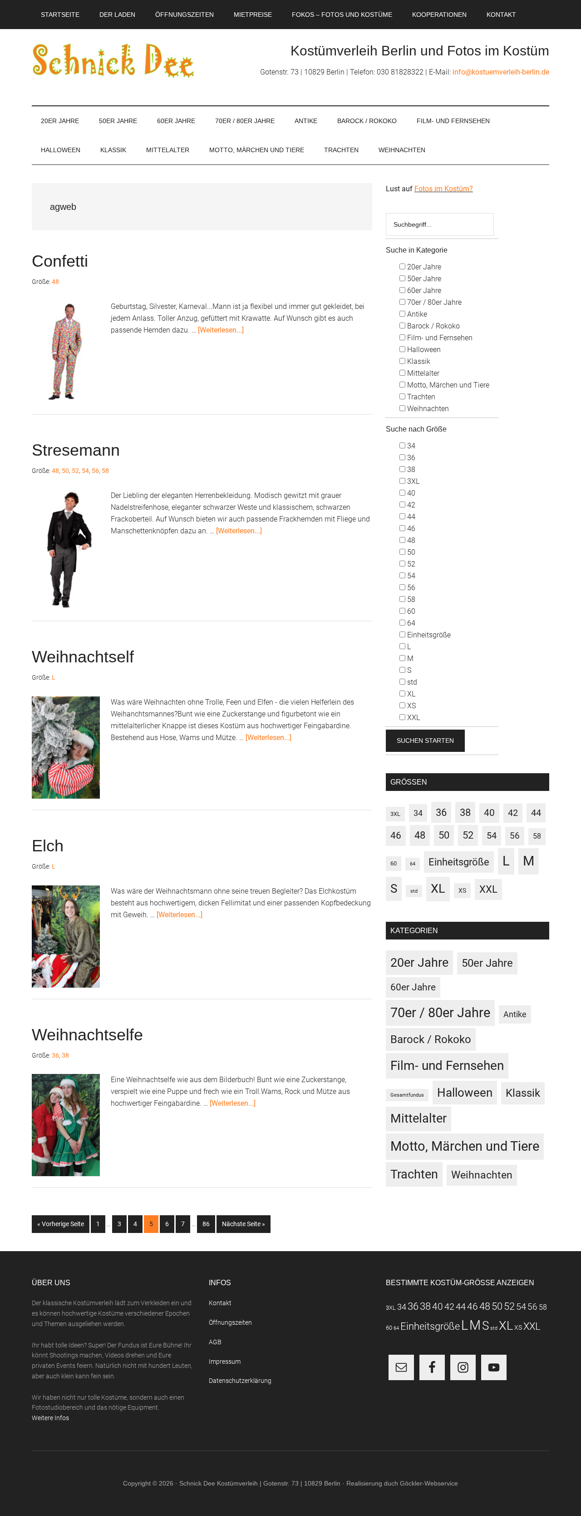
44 (410, 516)
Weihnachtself (83, 656)
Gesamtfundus (407, 1095)
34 (410, 446)
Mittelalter (422, 373)
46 (410, 528)
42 (410, 505)
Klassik (417, 361)
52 (75, 470)
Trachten (420, 397)
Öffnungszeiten (230, 1322)
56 (95, 470)
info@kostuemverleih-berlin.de (501, 72)
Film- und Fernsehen (439, 337)
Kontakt (220, 1303)
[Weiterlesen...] (221, 330)
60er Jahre (423, 290)
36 (55, 1055)
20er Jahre (423, 267)
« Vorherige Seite (63, 1224)
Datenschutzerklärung (240, 1380)
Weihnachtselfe (87, 1034)
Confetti (60, 261)
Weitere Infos (50, 1418)
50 (65, 470)
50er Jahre (423, 278)
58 (105, 470)
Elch (48, 845)
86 (208, 1224)
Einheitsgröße (428, 635)
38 (65, 1055)
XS (410, 705)
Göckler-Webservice (429, 1483)
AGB (215, 1342)
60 (410, 611)
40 (410, 493)
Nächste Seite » (246, 1224)
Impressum (225, 1361)
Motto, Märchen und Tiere (447, 385)
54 (85, 470)
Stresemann (76, 450)
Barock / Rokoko (432, 326)
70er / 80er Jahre (433, 302)
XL (410, 694)
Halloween (423, 349)
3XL (412, 481)
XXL (412, 717)
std (411, 682)
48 (55, 281)
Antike (416, 314)
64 (410, 623)
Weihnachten (427, 408)
